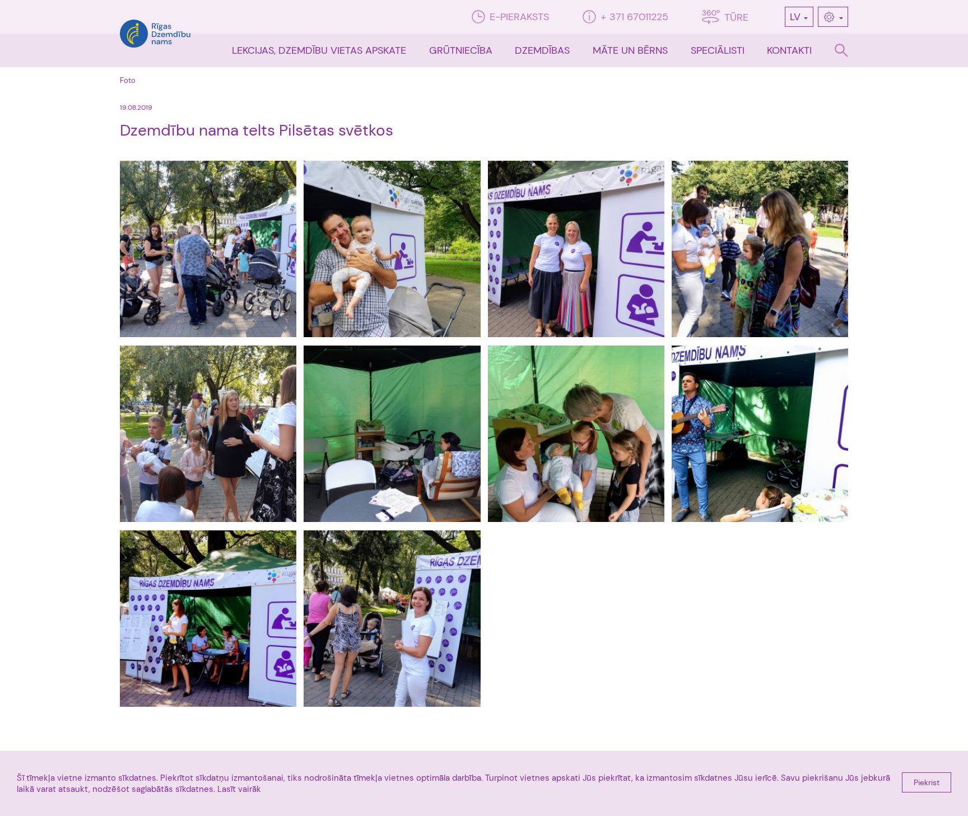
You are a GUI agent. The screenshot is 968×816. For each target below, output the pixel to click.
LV (795, 17)
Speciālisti (717, 50)
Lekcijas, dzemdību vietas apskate (319, 50)
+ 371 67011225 (634, 17)
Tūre (736, 17)
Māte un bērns (630, 50)
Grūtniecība (460, 50)
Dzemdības (542, 50)
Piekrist (926, 782)
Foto (128, 80)
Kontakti (789, 50)
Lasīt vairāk (239, 789)
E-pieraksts (519, 17)
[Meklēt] (841, 50)
